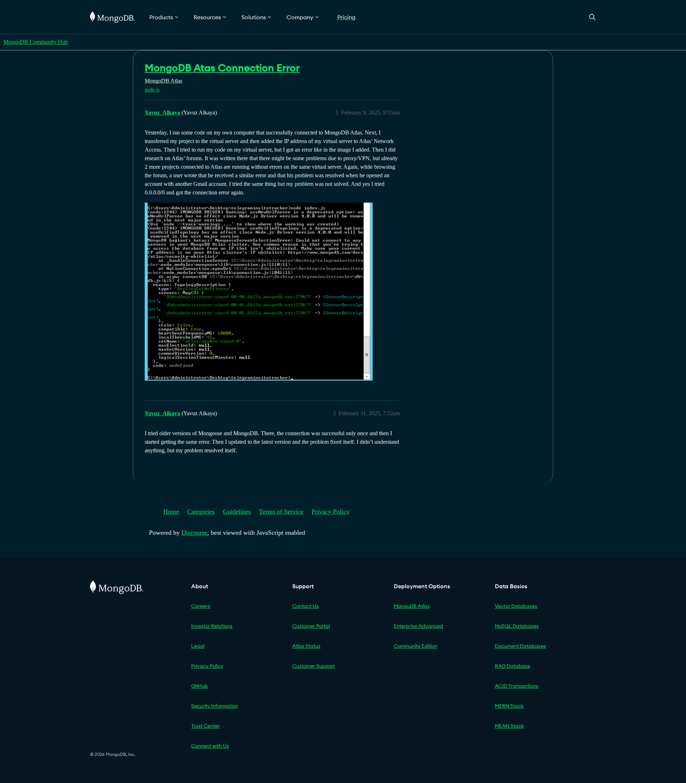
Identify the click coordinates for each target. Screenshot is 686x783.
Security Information (214, 706)
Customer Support (313, 666)
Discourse (194, 532)
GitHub (199, 686)
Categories (201, 511)
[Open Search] (592, 17)
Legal (197, 646)
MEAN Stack (509, 726)
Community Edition (415, 646)
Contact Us (305, 606)
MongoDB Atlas (412, 606)
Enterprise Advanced (418, 626)
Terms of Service (281, 511)
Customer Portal (311, 626)
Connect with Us (210, 746)
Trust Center (205, 726)
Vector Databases (516, 606)
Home (171, 511)
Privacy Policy (330, 511)
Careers (200, 606)
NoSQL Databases (517, 626)
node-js (152, 89)
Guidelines (237, 511)
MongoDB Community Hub (36, 42)
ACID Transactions (516, 686)
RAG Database (512, 666)
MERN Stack (509, 706)
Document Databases (520, 646)
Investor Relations (212, 626)
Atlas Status (306, 646)
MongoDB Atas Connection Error (222, 67)
